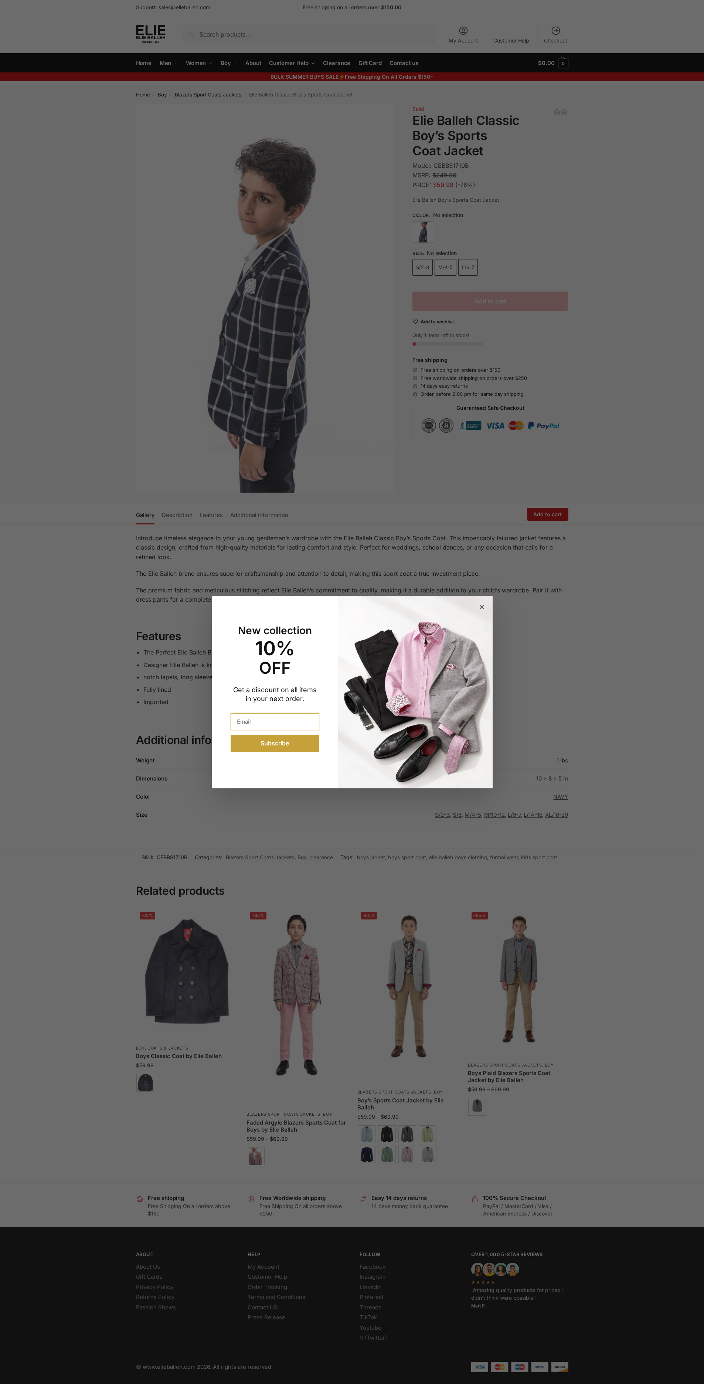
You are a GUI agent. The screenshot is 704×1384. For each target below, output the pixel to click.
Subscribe (275, 743)
